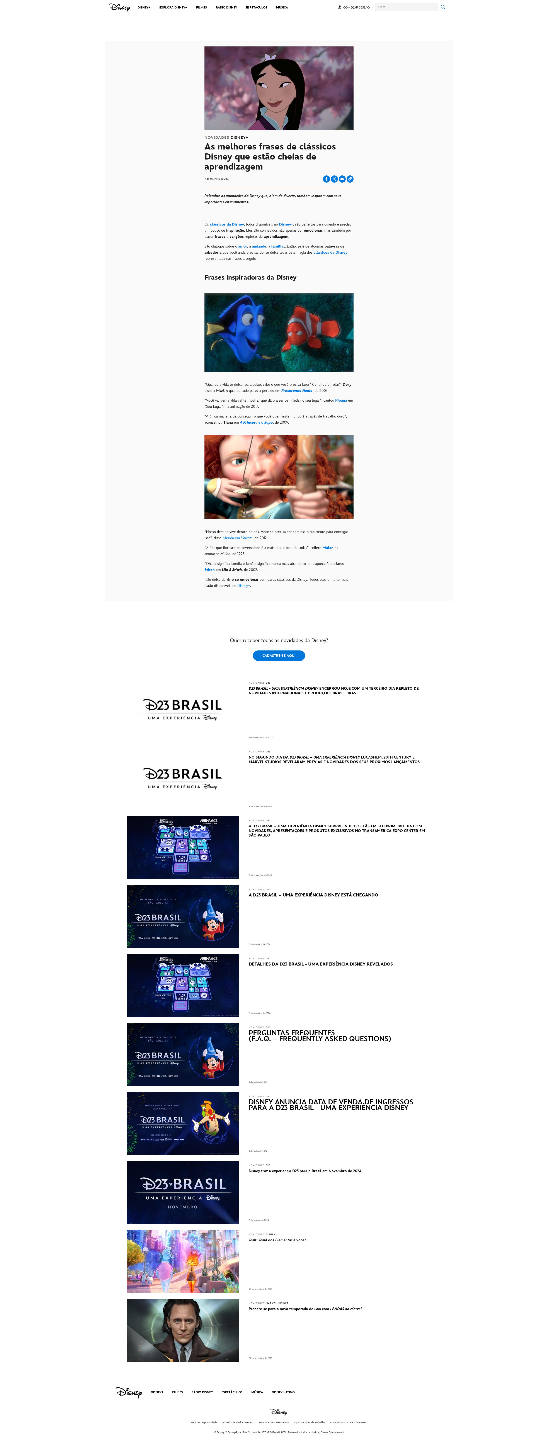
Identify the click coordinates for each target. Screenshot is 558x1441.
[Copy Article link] (350, 179)
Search (443, 7)
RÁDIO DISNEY (202, 1392)
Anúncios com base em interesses (348, 1422)
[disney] (129, 1393)
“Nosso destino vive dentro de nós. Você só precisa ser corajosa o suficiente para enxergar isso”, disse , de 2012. (276, 535)
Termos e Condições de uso (274, 1422)
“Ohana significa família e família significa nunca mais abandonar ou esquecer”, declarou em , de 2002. (274, 567)
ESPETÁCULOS (232, 1392)
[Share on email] (342, 179)
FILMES (177, 1392)
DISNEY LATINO (283, 1392)
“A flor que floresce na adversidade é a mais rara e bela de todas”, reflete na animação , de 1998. (271, 551)
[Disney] (119, 7)
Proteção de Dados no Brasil (237, 1422)
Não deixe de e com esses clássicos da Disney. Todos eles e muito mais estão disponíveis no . (276, 582)
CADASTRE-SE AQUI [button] (279, 656)
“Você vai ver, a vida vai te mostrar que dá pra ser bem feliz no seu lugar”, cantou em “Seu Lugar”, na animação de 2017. (278, 403)
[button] (358, 7)
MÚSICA (257, 1392)
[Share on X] (334, 179)
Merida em (238, 538)
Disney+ (243, 586)
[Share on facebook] (326, 179)
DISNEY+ (157, 1392)
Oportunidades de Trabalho (309, 1422)
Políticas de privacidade (204, 1422)
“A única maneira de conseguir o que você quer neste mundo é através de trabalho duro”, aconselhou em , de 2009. (275, 419)
